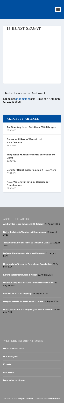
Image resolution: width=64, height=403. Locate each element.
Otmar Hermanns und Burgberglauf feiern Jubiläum (28, 309)
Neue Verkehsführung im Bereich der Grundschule (28, 183)
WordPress (54, 399)
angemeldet (22, 98)
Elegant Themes (25, 399)
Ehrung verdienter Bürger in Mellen (20, 275)
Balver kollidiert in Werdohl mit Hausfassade (24, 141)
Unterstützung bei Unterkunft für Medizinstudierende (28, 283)
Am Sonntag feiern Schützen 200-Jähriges (31, 127)
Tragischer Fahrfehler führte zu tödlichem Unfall (31, 156)
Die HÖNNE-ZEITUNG (13, 348)
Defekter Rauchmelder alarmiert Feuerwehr (31, 169)
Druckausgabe (10, 356)
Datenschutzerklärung (14, 380)
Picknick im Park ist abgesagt (17, 293)
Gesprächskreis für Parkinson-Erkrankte (23, 301)
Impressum (8, 372)
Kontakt (7, 364)
